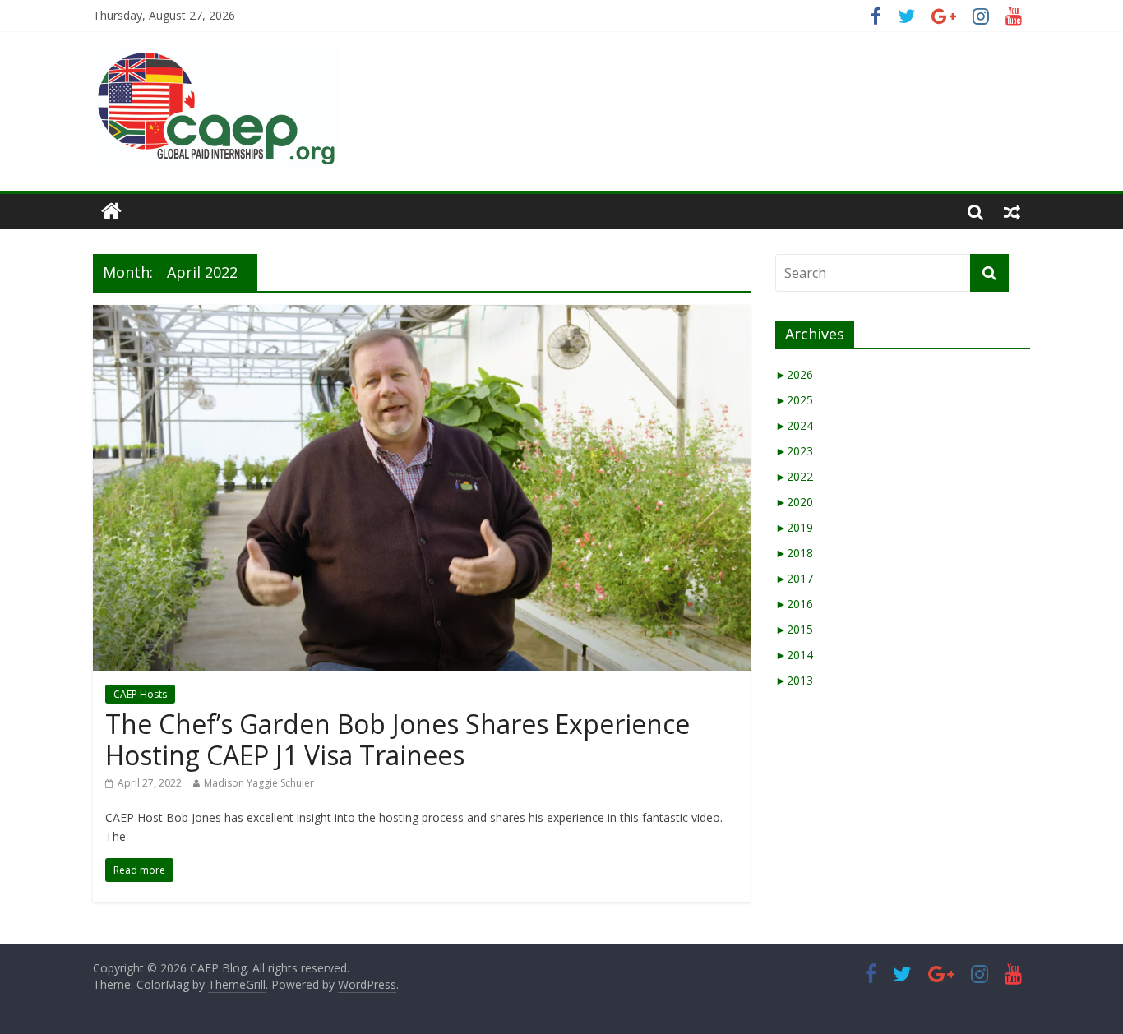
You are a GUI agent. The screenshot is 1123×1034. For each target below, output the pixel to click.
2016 (794, 604)
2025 (794, 400)
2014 (794, 654)
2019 (794, 527)
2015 (794, 629)
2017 (794, 578)
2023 (794, 451)
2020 (794, 502)
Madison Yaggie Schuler (259, 783)
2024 (794, 425)
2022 (794, 476)
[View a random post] (1012, 211)
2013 (794, 680)
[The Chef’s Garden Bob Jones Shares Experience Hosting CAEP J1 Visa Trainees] (422, 315)
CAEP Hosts (140, 694)
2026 (794, 374)
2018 (794, 553)
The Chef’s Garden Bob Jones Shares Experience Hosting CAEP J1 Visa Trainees (397, 739)
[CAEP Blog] (111, 211)
